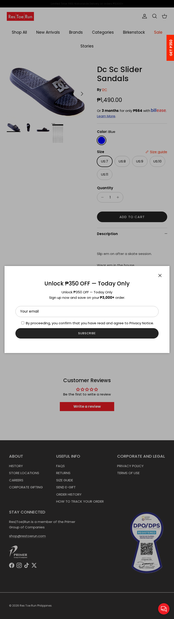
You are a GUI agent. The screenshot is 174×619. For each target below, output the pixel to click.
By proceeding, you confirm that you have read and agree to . (89, 323)
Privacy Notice (141, 323)
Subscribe (87, 333)
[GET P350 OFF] (165, 48)
